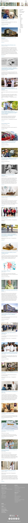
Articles (21, 10)
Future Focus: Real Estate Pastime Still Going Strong (9, 290)
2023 (20, 16)
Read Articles (3, 504)
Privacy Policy (3, 507)
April (20, 20)
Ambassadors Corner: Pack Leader (7, 19)
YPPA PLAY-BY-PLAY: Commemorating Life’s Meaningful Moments (9, 450)
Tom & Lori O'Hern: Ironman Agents (7, 413)
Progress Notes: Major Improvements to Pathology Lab (8, 333)
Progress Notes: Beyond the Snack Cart (8, 217)
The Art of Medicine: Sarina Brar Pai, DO (8, 470)
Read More (2, 25)
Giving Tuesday (3, 496)
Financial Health (22, 12)
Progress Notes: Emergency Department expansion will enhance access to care (8, 142)
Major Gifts (3, 490)
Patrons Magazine (22, 11)
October (21, 25)
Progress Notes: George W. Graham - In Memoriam (8, 175)
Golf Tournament (17, 491)
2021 (20, 29)
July (20, 23)
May (20, 21)
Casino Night (17, 486)
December (21, 27)
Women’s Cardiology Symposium (20, 487)
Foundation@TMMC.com (4, 510)
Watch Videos (3, 486)
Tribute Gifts (3, 495)
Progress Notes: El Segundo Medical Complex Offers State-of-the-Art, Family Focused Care (9, 353)
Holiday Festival (17, 488)
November (21, 26)
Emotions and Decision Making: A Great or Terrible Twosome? (8, 253)
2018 (20, 31)
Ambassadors (4, 493)
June (20, 22)
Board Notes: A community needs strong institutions (8, 38)
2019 (20, 30)
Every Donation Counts (5, 123)
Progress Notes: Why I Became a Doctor (8, 196)
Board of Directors (18, 496)
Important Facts (17, 497)
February (21, 18)
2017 (20, 32)
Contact (16, 493)
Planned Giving (3, 491)
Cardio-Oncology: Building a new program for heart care (9, 392)
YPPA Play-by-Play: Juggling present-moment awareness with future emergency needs (9, 158)
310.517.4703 (3, 511)
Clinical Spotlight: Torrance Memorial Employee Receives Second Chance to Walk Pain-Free (9, 88)
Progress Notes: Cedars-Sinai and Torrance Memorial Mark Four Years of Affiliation (9, 314)
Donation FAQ (17, 498)
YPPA (2, 494)
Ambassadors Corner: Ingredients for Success (9, 372)
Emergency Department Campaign (6, 489)
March (21, 19)
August (21, 24)
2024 (20, 15)
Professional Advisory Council (19, 499)
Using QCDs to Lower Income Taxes (7, 430)
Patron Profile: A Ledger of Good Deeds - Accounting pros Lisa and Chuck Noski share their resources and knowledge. (9, 235)
